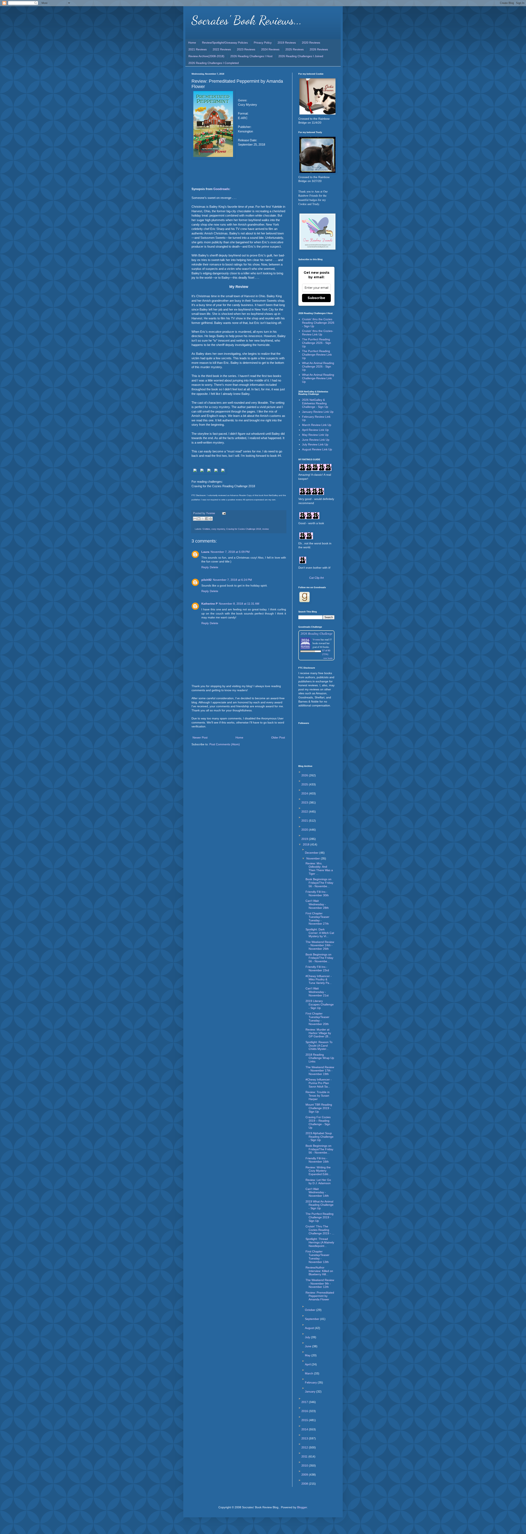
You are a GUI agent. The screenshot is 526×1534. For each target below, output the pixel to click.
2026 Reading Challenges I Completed (213, 63)
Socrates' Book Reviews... (246, 20)
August (310, 1328)
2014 (305, 1429)
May (308, 1355)
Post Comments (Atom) (224, 744)
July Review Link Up (315, 444)
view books (328, 658)
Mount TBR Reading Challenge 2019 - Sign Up (319, 1108)
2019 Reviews (287, 42)
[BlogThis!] (199, 519)
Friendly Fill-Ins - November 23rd (317, 968)
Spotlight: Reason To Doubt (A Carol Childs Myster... (319, 1045)
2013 (305, 1438)
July (308, 1337)
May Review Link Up (315, 434)
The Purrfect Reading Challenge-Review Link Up (317, 354)
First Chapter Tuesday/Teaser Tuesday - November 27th (317, 918)
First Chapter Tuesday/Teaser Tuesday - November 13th (317, 1256)
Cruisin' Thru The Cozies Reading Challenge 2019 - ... (320, 1230)
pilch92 (206, 579)
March (309, 1373)
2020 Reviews (311, 42)
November (313, 858)
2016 (305, 1411)
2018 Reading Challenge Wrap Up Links (320, 1058)
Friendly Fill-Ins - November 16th (317, 1160)
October (310, 1309)
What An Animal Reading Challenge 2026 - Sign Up (318, 366)
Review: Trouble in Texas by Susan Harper (318, 1095)
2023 (305, 802)
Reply (205, 567)
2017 (305, 1402)
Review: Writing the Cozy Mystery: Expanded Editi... (318, 1171)
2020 (305, 829)
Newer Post (200, 737)
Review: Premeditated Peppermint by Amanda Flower (320, 1296)
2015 (305, 1420)
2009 (305, 1474)
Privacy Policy (263, 42)
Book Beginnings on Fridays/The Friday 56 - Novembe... (319, 883)
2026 (305, 775)
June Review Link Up (315, 439)
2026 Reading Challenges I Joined (300, 56)
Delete (214, 567)
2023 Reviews (246, 49)
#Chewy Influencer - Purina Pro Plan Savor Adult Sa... (319, 1083)
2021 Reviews (197, 49)
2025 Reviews (294, 49)
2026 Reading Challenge (316, 633)
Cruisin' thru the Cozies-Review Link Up (317, 332)
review (265, 529)
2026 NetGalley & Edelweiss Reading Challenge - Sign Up (315, 403)
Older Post (278, 737)
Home (192, 42)
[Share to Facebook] (207, 519)
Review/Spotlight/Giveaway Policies (225, 42)
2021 (305, 820)
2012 (305, 1447)
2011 (304, 1456)
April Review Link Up (315, 429)
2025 (305, 784)
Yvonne (316, 639)
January (310, 1391)
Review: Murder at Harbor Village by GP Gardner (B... (318, 1033)
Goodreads (221, 189)
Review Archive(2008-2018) (206, 56)
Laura (205, 551)
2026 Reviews (319, 49)
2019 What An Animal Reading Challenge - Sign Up (319, 1205)
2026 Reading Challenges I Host (251, 56)
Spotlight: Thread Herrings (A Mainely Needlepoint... (320, 1242)
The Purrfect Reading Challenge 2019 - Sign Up (319, 1217)
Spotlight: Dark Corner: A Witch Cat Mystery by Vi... (320, 933)
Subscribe (316, 298)
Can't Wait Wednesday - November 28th (317, 904)
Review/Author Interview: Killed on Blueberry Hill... (319, 1271)
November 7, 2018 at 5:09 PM (230, 551)
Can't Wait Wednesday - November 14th (317, 1192)
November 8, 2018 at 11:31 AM (239, 603)
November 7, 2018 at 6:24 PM (232, 579)
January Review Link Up (317, 411)
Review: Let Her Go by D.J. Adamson (318, 1181)
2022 (305, 811)
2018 (306, 844)
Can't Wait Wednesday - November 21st (317, 992)
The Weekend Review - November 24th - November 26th (320, 945)
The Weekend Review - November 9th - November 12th (320, 1283)
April (308, 1364)
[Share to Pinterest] (211, 519)
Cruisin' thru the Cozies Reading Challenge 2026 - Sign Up (318, 323)
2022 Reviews (222, 49)
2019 (305, 839)
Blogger (302, 1507)
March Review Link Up (316, 425)
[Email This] (195, 519)
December (312, 852)
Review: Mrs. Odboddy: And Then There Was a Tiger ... (319, 868)
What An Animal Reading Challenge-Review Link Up (318, 378)
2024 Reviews (270, 49)
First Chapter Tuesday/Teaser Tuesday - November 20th (317, 1018)
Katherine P (209, 603)
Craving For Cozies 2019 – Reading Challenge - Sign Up (318, 1122)
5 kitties (206, 529)
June (308, 1346)
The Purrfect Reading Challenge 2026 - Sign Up (316, 343)
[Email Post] (223, 513)
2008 (305, 1483)
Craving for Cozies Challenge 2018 (243, 529)
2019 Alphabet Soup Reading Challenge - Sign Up (319, 1137)
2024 (305, 793)
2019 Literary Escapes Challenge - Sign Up (320, 1004)
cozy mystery (218, 529)
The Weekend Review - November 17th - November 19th (320, 1071)
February (311, 1382)
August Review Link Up (317, 449)
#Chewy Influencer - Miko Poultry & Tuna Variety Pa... (319, 979)
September (312, 1319)
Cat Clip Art (316, 577)
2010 (305, 1465)
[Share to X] (203, 519)
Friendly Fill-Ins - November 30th (317, 893)
